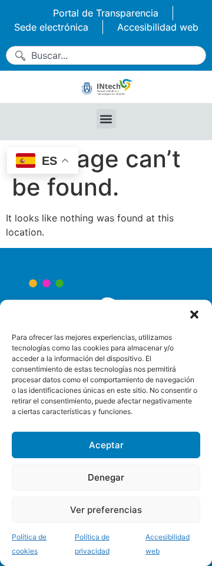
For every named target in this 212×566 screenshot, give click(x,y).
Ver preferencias (106, 509)
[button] (194, 314)
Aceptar (106, 445)
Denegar (106, 477)
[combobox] (106, 55)
